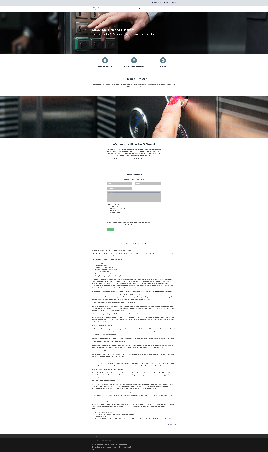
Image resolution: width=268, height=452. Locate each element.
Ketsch (157, 291)
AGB (93, 436)
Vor (174, 424)
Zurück (170, 424)
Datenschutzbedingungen (117, 218)
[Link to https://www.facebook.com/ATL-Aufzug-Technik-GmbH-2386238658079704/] (155, 445)
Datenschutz (104, 436)
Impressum (97, 436)
